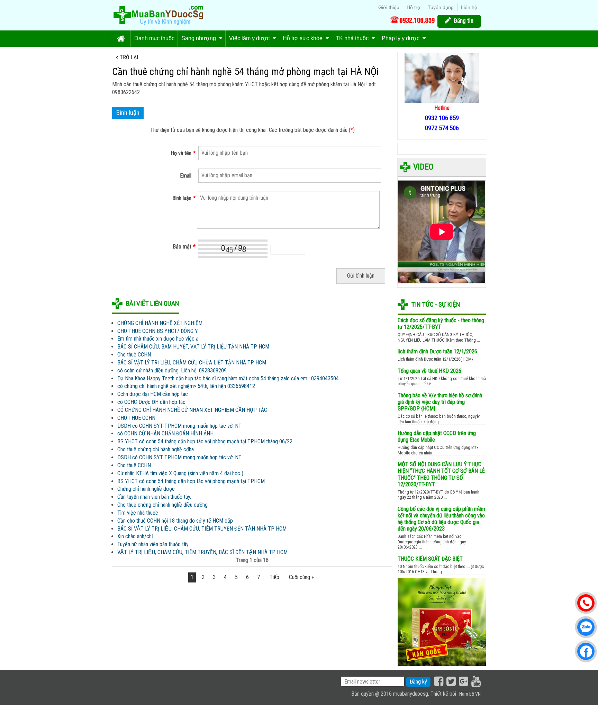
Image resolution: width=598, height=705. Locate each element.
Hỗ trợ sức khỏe (303, 38)
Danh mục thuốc (154, 38)
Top (585, 681)
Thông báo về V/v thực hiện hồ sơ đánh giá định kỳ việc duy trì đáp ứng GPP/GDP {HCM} (440, 402)
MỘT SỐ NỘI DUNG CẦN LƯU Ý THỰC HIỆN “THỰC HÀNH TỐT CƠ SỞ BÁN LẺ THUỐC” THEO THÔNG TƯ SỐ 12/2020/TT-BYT (441, 474)
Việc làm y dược (250, 38)
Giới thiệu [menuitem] (388, 7)
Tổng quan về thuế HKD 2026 (429, 371)
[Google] (462, 681)
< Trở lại (127, 57)
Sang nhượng (199, 38)
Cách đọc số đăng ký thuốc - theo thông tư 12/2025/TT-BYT (441, 323)
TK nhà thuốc (353, 38)
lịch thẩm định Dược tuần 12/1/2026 (437, 351)
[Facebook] (437, 681)
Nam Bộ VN (470, 694)
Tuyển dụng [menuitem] (441, 7)
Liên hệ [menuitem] (469, 7)
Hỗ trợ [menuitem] (413, 7)
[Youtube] (475, 681)
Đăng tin (463, 20)
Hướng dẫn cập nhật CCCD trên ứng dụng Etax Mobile (437, 436)
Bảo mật (184, 246)
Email (185, 175)
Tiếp (274, 577)
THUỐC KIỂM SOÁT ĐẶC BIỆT (430, 558)
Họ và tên (183, 153)
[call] (412, 20)
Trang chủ (121, 38)
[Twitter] (450, 681)
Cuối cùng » (301, 577)
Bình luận (184, 198)
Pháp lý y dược (401, 38)
